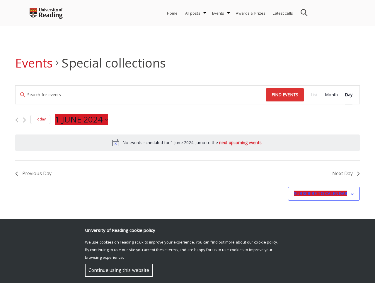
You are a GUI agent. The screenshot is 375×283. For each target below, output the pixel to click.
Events (218, 13)
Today (40, 119)
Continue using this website (118, 270)
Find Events (285, 94)
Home (172, 13)
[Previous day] (16, 120)
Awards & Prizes (250, 13)
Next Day (342, 173)
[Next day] (24, 120)
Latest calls (283, 13)
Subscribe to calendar (320, 193)
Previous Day (37, 173)
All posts (192, 13)
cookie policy (265, 242)
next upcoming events (240, 142)
